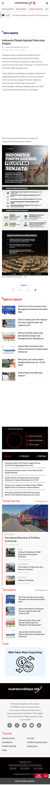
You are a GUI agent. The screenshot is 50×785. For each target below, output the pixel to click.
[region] (21, 25)
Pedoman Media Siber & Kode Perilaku (25, 765)
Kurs (4, 750)
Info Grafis (10, 33)
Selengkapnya (41, 501)
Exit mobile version (25, 781)
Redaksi (13, 768)
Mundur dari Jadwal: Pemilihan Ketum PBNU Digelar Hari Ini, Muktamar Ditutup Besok (23, 486)
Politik (30, 738)
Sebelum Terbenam (26, 580)
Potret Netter (9, 746)
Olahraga (7, 742)
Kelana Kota (21, 9)
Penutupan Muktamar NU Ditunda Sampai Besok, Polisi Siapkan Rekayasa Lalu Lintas (22, 493)
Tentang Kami (7, 9)
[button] (3, 3)
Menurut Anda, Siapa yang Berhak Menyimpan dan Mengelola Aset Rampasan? (31, 335)
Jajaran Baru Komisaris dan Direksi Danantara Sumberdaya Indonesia (33, 349)
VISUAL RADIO (34, 444)
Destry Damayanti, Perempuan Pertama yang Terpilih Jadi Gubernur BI (32, 322)
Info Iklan (38, 768)
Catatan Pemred (36, 9)
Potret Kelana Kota (37, 742)
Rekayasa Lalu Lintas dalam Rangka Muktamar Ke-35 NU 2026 (31, 362)
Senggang (32, 746)
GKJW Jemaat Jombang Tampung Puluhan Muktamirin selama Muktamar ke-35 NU (22, 479)
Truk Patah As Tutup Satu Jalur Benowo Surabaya (30, 568)
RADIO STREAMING (35, 436)
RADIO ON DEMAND (36, 440)
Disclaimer (25, 768)
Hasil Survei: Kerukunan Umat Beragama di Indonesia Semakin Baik (33, 309)
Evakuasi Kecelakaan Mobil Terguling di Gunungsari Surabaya (29, 554)
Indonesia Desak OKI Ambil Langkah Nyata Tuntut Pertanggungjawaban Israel (22, 464)
